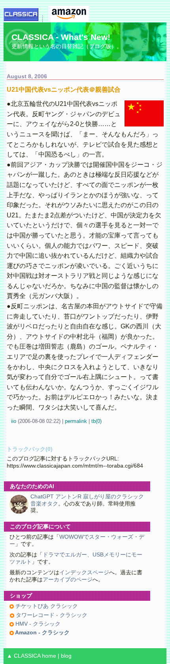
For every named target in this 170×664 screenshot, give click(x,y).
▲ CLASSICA (23, 656)
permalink (76, 421)
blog (66, 656)
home (49, 656)
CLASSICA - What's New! (60, 37)
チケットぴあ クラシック (46, 606)
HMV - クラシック (37, 624)
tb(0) (96, 421)
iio (13, 421)
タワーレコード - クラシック (50, 615)
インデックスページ (84, 572)
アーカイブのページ (68, 580)
